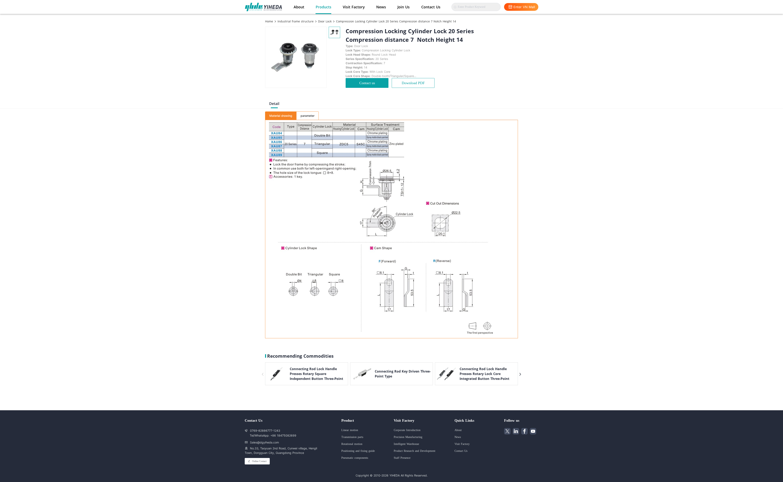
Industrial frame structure (295, 21)
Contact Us (430, 6)
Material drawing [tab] (280, 115)
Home (269, 21)
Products (323, 6)
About (299, 6)
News (381, 6)
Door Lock (324, 21)
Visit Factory (354, 6)
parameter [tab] (307, 115)
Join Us (403, 6)
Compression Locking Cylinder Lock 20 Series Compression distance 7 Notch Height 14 (395, 21)
